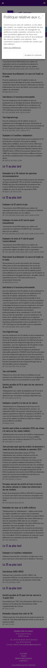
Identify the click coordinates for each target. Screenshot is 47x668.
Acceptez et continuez (33, 55)
